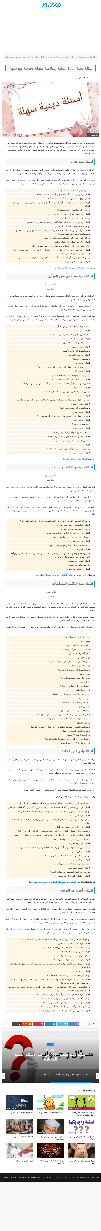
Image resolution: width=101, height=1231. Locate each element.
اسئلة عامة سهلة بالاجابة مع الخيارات (70, 268)
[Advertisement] (50, 31)
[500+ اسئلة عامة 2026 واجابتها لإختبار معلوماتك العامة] (81, 1102)
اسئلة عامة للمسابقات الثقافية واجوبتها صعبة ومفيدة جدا (52, 882)
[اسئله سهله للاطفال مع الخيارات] (50, 1102)
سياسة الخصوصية (37, 1177)
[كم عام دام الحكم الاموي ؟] (19, 1126)
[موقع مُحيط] (50, 5)
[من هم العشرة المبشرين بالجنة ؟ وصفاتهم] (50, 1150)
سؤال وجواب (76, 57)
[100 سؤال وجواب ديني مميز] (19, 1102)
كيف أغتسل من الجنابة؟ (24, 1161)
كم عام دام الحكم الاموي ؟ (23, 1137)
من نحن (48, 1177)
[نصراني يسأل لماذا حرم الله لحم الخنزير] (81, 1150)
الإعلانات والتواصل (9, 1177)
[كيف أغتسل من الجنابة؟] (19, 1150)
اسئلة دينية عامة (50, 1057)
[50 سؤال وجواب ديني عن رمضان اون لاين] (81, 1126)
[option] (50, 1057)
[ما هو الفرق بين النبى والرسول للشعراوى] (50, 1126)
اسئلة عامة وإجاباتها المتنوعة (75, 459)
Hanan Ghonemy (92, 78)
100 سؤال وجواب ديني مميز (22, 1112)
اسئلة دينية (63, 57)
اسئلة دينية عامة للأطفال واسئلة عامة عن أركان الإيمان (58, 575)
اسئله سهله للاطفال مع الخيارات (51, 1112)
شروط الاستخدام (23, 1177)
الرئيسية (88, 57)
